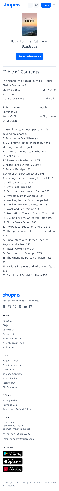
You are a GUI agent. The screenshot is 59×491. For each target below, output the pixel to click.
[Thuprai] (11, 5)
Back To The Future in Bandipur (29, 44)
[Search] (30, 5)
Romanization (10, 378)
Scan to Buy (9, 382)
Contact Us (8, 329)
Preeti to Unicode (12, 364)
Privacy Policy (10, 400)
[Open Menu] (53, 5)
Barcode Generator (13, 373)
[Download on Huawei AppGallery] (29, 469)
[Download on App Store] (29, 461)
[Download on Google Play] (29, 454)
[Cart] (36, 5)
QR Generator (10, 387)
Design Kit (8, 334)
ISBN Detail (9, 369)
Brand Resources (12, 338)
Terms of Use (10, 404)
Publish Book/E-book (14, 342)
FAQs (5, 325)
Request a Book (11, 360)
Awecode (10, 485)
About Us (8, 320)
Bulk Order (9, 347)
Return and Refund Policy (17, 409)
